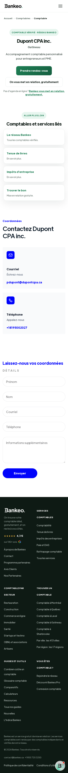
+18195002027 (17, 327)
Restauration (11, 602)
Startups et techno (14, 635)
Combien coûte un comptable (14, 672)
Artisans (8, 648)
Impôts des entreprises (49, 538)
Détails (11, 370)
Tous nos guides (12, 706)
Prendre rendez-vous (34, 70)
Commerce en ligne (14, 615)
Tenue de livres (45, 531)
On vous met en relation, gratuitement (34, 81)
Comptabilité (44, 525)
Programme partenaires (17, 562)
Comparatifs (11, 687)
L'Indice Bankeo (12, 719)
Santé (7, 628)
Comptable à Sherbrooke (44, 631)
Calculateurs (11, 693)
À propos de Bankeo (15, 549)
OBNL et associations (15, 642)
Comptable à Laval (47, 615)
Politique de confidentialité (19, 765)
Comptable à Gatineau (49, 622)
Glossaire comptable (15, 680)
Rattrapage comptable (49, 551)
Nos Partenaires (12, 575)
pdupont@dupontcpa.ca (24, 282)
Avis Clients (10, 569)
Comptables (23, 18)
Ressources (10, 700)
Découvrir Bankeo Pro (48, 682)
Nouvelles (9, 713)
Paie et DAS (43, 544)
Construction (11, 609)
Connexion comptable (49, 688)
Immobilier (10, 622)
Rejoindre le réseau (47, 675)
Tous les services (46, 558)
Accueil (8, 18)
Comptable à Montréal (49, 602)
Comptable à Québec (48, 609)
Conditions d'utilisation (49, 765)
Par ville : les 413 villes (48, 640)
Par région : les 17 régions (50, 646)
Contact (8, 555)
